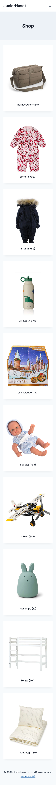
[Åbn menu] (50, 5)
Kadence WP (28, 776)
